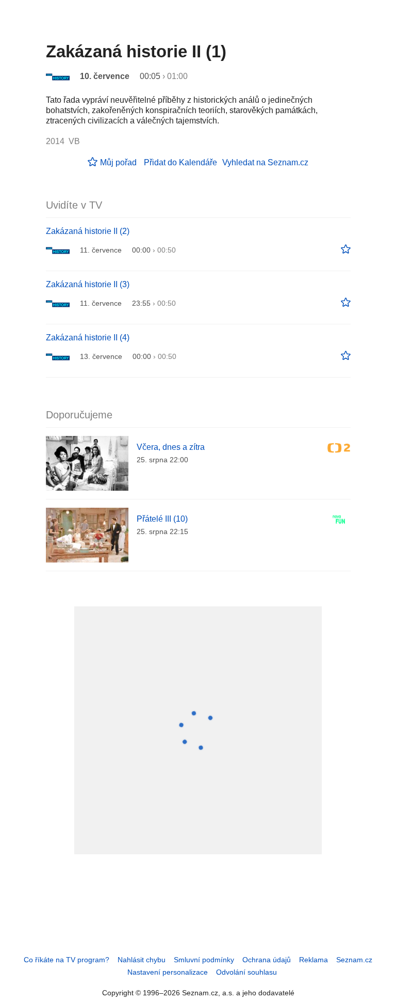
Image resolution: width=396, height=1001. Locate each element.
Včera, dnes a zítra (171, 447)
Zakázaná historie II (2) (87, 231)
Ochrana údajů (266, 960)
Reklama (313, 960)
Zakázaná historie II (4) (87, 337)
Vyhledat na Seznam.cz (265, 162)
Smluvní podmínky (204, 960)
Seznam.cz (354, 960)
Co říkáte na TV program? (66, 960)
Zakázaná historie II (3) (87, 284)
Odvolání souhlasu (246, 972)
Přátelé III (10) (162, 518)
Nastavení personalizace (167, 972)
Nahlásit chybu (142, 960)
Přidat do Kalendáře (180, 162)
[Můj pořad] (346, 249)
